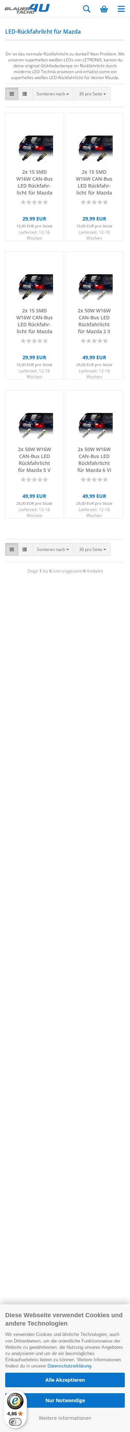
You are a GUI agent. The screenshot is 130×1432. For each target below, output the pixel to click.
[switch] (15, 1422)
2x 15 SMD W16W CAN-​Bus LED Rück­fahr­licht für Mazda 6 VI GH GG (34, 321)
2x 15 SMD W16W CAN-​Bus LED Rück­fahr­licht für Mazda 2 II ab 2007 (34, 182)
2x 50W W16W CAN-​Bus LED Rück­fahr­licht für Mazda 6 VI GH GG (94, 460)
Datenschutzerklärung (69, 1366)
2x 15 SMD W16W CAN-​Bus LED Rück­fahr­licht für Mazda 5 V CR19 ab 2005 (94, 182)
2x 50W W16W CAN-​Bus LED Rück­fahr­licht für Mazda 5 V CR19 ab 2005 (34, 460)
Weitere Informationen (65, 1418)
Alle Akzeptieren (65, 1380)
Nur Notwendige (65, 1400)
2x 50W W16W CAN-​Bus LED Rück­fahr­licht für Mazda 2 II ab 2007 (94, 321)
